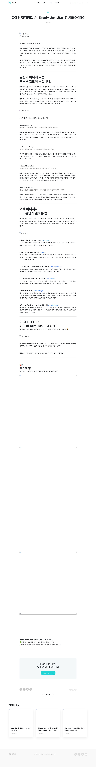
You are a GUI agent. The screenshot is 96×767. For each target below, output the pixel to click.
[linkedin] (27, 689)
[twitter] (24, 689)
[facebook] (21, 689)
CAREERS (80, 3)
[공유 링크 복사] (30, 689)
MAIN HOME (72, 3)
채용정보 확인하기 (47, 673)
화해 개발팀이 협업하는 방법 (46, 642)
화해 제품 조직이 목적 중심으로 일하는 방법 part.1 (48, 644)
